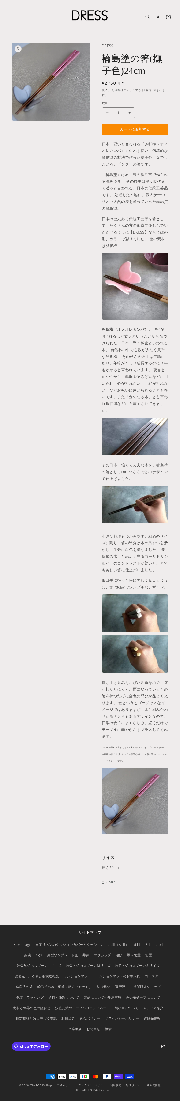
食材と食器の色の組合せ (32, 1008)
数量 (105, 103)
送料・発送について (63, 998)
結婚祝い (103, 987)
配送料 (116, 90)
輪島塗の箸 (24, 987)
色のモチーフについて (143, 998)
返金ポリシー (90, 1019)
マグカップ (102, 955)
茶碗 (27, 955)
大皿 (148, 945)
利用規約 (68, 1019)
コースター (153, 976)
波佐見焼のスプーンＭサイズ (88, 966)
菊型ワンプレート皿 (62, 955)
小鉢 (39, 955)
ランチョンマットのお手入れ (118, 976)
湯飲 (119, 955)
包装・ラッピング (30, 998)
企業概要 (75, 1029)
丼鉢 (85, 955)
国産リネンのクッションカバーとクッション (69, 945)
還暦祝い (122, 987)
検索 (108, 1029)
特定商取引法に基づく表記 (36, 1019)
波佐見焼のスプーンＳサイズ (137, 966)
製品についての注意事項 (102, 998)
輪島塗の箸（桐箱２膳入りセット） (65, 987)
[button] (10, 17)
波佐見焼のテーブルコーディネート (82, 1008)
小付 (159, 945)
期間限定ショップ (147, 987)
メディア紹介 (153, 1008)
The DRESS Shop (41, 1085)
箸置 (148, 955)
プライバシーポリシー (122, 1019)
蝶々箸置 (134, 955)
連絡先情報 (152, 1019)
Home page (22, 945)
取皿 (137, 945)
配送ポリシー (134, 1085)
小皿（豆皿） (118, 945)
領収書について (127, 1008)
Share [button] (110, 882)
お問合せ (93, 1029)
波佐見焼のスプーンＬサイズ (39, 966)
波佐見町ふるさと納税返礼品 (37, 976)
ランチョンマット (77, 976)
